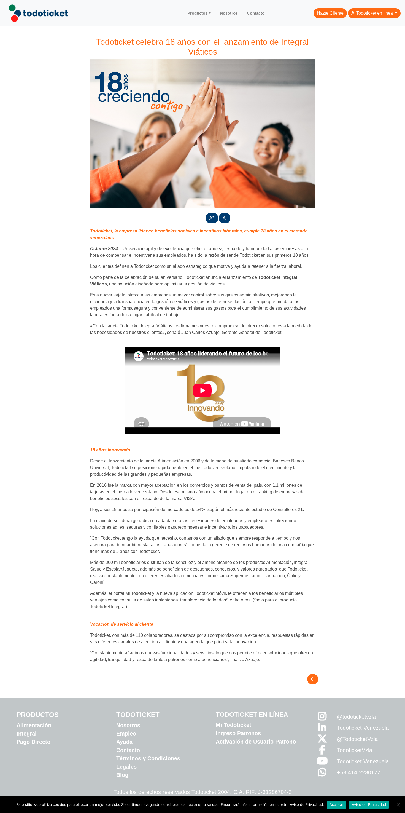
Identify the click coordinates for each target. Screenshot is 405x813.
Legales (126, 767)
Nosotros (229, 13)
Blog (122, 775)
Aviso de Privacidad (369, 804)
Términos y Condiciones (148, 758)
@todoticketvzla (356, 717)
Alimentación (34, 725)
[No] (398, 804)
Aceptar (337, 804)
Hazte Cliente (330, 13)
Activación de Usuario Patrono (256, 742)
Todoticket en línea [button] (374, 13)
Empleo (126, 734)
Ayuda (124, 742)
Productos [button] (197, 13)
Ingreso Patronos (238, 733)
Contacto (255, 13)
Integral (27, 734)
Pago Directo (33, 742)
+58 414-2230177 (358, 772)
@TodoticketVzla (357, 739)
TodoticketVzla (354, 750)
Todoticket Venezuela (363, 728)
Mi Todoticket (233, 725)
